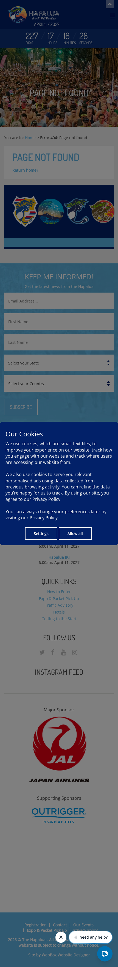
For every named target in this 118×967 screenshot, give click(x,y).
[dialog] (59, 483)
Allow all (75, 533)
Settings (41, 533)
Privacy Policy (46, 499)
